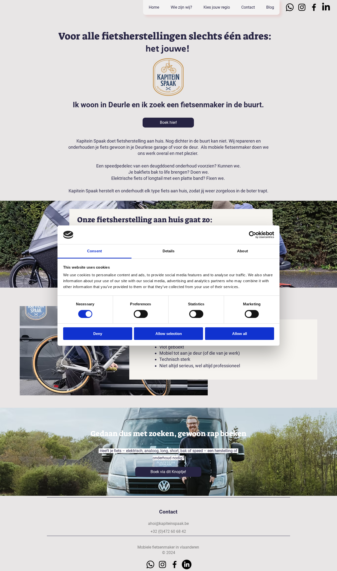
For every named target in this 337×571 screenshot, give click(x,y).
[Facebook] (314, 7)
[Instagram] (302, 7)
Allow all (239, 334)
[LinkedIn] (326, 7)
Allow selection (168, 334)
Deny (97, 334)
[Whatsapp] (290, 7)
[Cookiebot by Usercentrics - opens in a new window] (252, 235)
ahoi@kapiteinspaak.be (168, 523)
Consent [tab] (94, 251)
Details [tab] (169, 251)
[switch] (141, 314)
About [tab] (242, 251)
